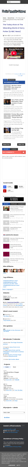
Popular (14, 204)
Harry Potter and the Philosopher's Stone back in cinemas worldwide (13, 351)
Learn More (11, 465)
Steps (16, 400)
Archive (7, 417)
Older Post (21, 144)
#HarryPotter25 (12, 356)
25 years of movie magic (14, 354)
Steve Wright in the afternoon (11, 330)
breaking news (17, 73)
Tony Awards (6, 320)
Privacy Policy (17, 446)
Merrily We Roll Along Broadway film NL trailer (16, 253)
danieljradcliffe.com (9, 429)
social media (11, 432)
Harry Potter (11, 80)
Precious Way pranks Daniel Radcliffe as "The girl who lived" (17, 116)
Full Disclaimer (9, 446)
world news (24, 73)
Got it (18, 465)
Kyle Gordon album (14, 359)
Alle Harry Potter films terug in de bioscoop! (16, 87)
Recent (6, 204)
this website (19, 305)
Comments (21, 204)
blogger (6, 149)
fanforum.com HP (8, 283)
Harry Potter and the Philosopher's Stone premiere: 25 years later (17, 102)
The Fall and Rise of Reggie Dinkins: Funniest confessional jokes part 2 (17, 208)
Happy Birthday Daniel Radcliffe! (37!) (15, 228)
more (4, 273)
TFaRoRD (16, 380)
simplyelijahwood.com (9, 282)
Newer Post (6, 144)
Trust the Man (18, 390)
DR (16, 283)
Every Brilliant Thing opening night (17, 129)
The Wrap (6, 316)
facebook (14, 149)
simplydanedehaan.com (10, 280)
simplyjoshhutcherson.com (10, 285)
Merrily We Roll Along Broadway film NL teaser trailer (16, 246)
